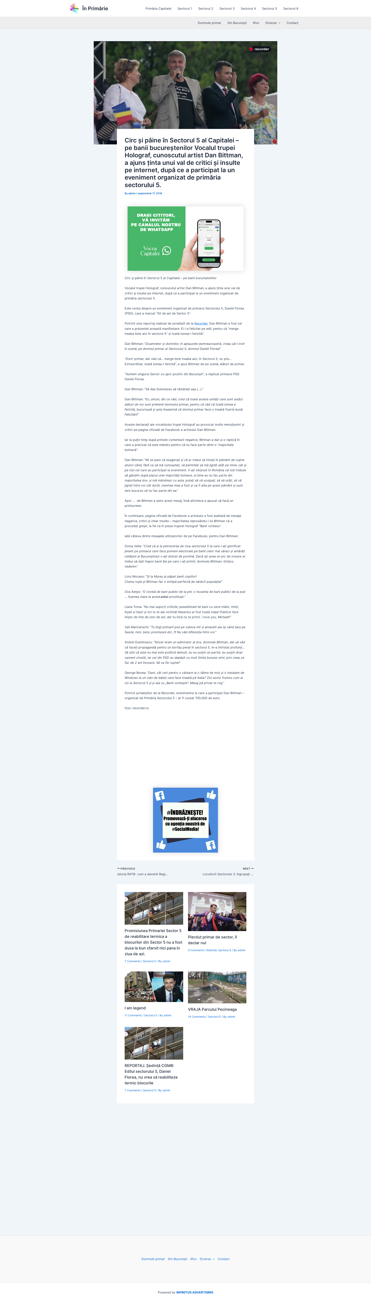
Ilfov (256, 23)
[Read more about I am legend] (154, 986)
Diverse (271, 23)
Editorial (212, 950)
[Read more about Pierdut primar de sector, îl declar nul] (217, 911)
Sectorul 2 (205, 8)
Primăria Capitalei (158, 8)
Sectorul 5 (269, 8)
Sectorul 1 (185, 8)
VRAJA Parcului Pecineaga (212, 1009)
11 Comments (133, 1015)
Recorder (201, 323)
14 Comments (196, 1016)
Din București (237, 23)
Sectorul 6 (290, 8)
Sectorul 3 (227, 8)
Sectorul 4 (248, 8)
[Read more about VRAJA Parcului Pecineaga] (217, 987)
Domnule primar (209, 23)
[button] (278, 23)
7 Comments (132, 961)
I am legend (135, 1008)
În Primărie (95, 8)
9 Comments (196, 950)
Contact (292, 23)
